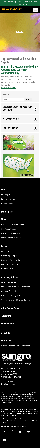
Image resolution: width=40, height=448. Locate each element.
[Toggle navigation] (35, 10)
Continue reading (9, 87)
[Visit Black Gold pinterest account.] (28, 432)
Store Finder (6, 211)
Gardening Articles (9, 277)
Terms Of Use (7, 315)
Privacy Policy (7, 323)
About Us (5, 332)
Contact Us (6, 340)
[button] (20, 109)
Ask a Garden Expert (10, 308)
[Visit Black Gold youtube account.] (4, 440)
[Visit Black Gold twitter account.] (20, 432)
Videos (4, 219)
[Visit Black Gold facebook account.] (12, 432)
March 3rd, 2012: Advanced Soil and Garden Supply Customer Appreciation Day (20, 70)
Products (5, 189)
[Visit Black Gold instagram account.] (4, 432)
